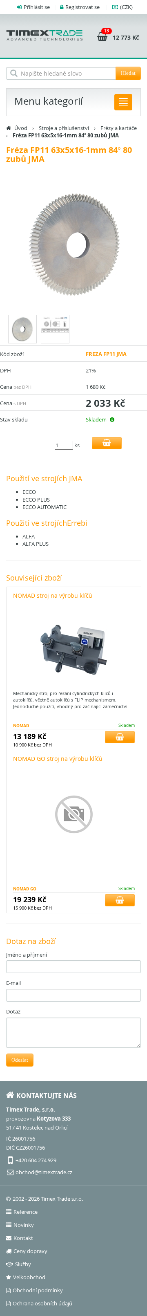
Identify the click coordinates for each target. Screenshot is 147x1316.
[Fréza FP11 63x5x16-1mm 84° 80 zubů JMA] (73, 245)
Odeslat (19, 1060)
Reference (25, 1211)
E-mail (13, 982)
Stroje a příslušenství (64, 128)
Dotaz (13, 1011)
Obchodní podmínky (38, 1290)
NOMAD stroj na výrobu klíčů (52, 595)
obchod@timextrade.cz (44, 1172)
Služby (23, 1264)
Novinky (23, 1225)
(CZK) (126, 7)
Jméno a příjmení (26, 954)
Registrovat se (82, 7)
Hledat (128, 73)
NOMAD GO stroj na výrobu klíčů (57, 758)
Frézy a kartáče (118, 128)
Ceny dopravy (30, 1251)
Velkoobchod (29, 1277)
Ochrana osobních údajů (42, 1303)
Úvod (20, 128)
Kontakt (23, 1238)
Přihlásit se (37, 7)
